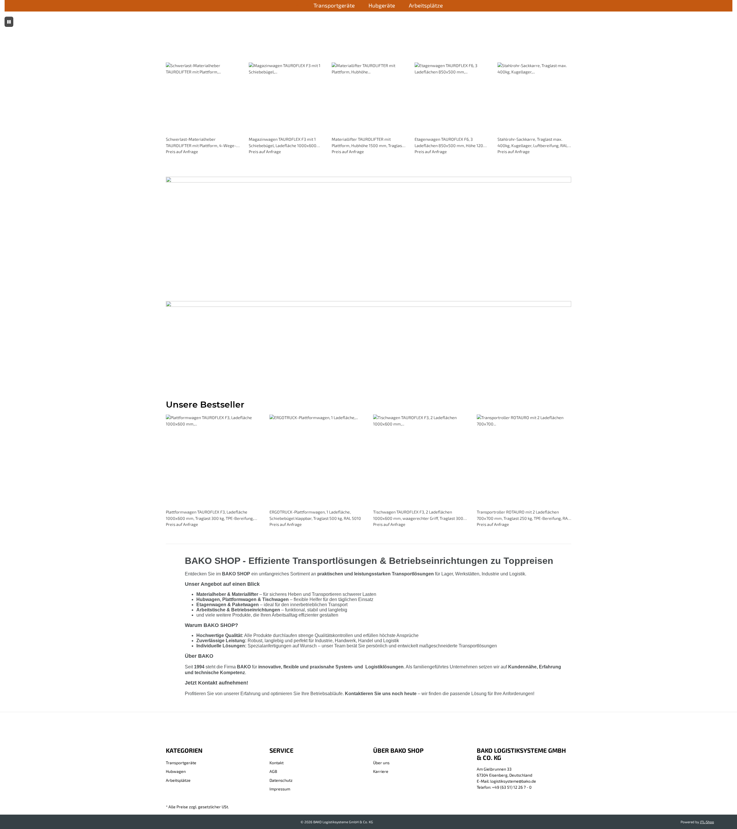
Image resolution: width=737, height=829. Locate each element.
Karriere (380, 771)
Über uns (381, 762)
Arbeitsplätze (178, 780)
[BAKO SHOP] (297, 6)
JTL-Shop (707, 822)
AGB (273, 771)
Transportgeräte (181, 762)
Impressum (279, 788)
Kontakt (276, 762)
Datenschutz (280, 780)
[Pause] (9, 22)
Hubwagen (176, 771)
